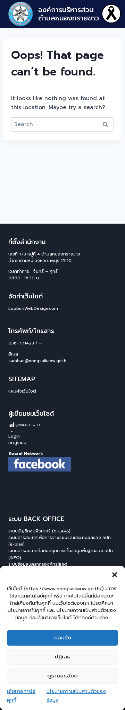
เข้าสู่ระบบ (17, 443)
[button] (114, 574)
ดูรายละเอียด (62, 676)
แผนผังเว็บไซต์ (22, 391)
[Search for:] (62, 124)
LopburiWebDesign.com (33, 308)
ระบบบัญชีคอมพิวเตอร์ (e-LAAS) (39, 531)
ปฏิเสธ (62, 656)
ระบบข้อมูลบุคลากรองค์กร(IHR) (37, 564)
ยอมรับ (62, 637)
